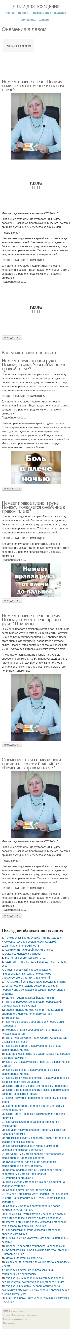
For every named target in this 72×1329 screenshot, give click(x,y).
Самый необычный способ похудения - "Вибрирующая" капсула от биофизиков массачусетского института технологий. (27, 973)
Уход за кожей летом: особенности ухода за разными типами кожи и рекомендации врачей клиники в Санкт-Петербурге (36, 1290)
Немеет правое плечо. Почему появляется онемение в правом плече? (33, 85)
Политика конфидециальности (15, 1319)
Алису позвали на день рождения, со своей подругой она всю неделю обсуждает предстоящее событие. (33, 989)
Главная (10, 13)
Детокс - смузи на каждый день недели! (30, 997)
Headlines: (12, 1017)
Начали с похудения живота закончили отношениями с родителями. (28, 1272)
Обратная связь (9, 1323)
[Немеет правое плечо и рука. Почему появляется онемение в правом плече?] (36, 580)
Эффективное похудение (49, 13)
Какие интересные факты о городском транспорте (37, 1086)
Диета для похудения (36, 6)
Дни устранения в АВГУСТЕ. (22, 945)
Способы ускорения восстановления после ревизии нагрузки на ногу (31, 1208)
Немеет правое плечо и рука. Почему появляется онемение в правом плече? (33, 506)
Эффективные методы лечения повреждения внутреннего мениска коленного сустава (32, 1011)
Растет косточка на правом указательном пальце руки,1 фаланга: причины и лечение (34, 1224)
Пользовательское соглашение (24, 1315)
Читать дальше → (12, 338)
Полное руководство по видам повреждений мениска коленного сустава (32, 1003)
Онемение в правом (19, 45)
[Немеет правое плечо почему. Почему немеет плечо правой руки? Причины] (36, 707)
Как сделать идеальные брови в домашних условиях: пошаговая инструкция (30, 1148)
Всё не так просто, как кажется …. (25, 957)
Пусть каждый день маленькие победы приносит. (35, 981)
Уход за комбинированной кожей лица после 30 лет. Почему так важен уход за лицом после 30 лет (33, 1280)
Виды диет (28, 19)
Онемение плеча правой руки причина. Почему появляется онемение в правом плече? (31, 763)
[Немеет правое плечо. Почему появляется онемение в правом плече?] (36, 126)
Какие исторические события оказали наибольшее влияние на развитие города (35, 1092)
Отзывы (44, 19)
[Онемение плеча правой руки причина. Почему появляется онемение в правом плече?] (36, 804)
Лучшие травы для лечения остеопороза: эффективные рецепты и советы (29, 1164)
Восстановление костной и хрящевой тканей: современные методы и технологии (32, 1172)
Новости (23, 13)
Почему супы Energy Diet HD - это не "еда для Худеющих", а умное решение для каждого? (32, 939)
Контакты (6, 1315)
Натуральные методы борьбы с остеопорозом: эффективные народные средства (33, 1156)
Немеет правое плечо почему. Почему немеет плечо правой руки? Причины (31, 619)
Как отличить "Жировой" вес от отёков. (29, 949)
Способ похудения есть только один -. (29, 1190)
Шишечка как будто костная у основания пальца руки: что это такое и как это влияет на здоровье (34, 1216)
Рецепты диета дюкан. (20, 1178)
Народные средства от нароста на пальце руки (35, 1246)
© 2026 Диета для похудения (14, 1311)
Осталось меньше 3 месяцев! (23, 953)
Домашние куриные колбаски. (24, 1258)
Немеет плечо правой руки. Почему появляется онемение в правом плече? (33, 364)
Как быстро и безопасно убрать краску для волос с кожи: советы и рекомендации (35, 1080)
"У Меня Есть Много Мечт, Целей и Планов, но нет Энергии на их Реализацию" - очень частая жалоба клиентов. (35, 1198)
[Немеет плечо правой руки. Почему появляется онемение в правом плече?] (36, 467)
